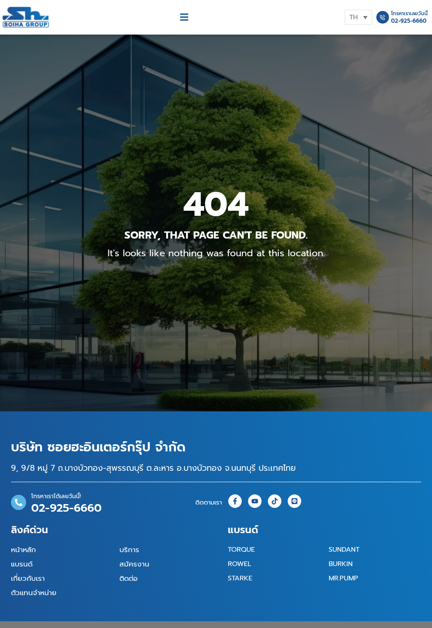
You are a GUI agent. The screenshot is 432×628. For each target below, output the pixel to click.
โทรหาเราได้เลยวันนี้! (56, 496)
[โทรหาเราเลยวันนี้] (382, 17)
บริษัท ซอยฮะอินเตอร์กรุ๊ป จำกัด (98, 447)
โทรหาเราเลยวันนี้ (409, 13)
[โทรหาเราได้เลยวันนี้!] (18, 502)
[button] (184, 17)
